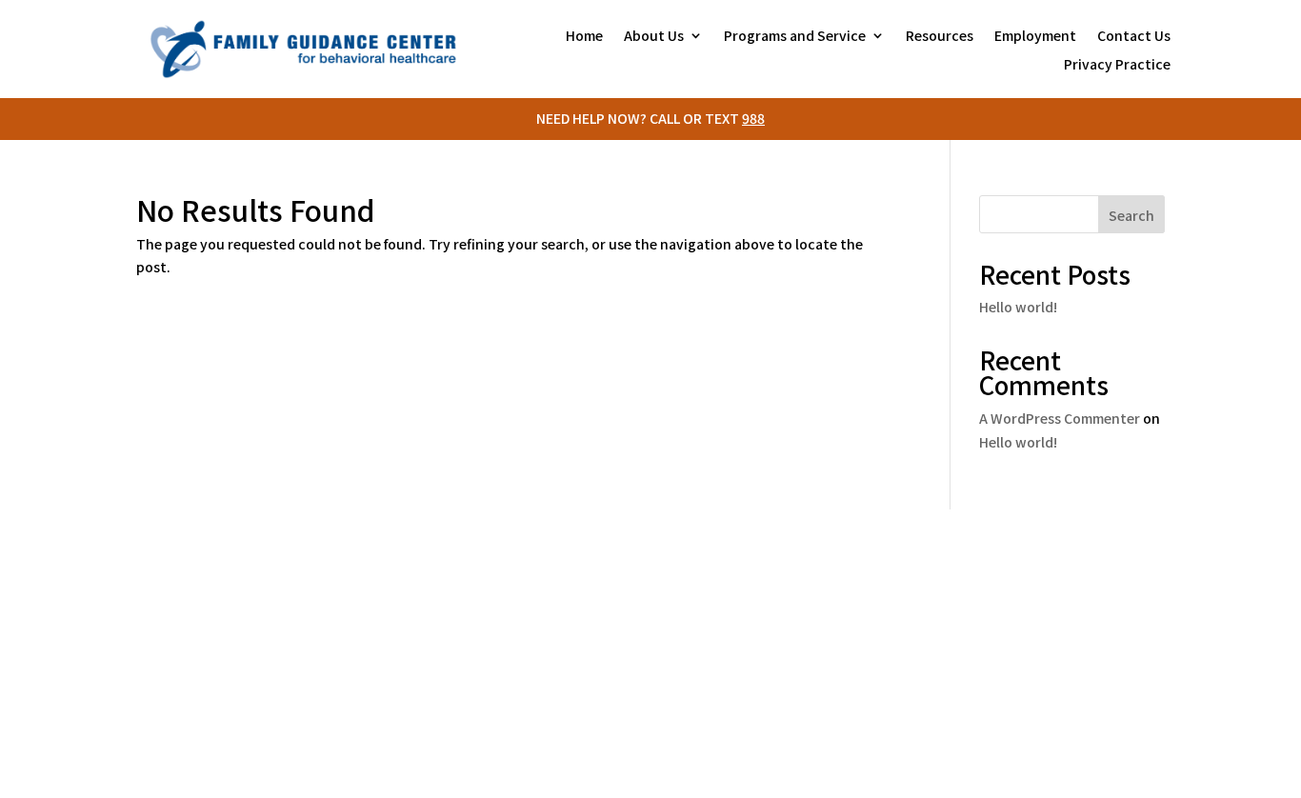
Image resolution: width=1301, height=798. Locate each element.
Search (1131, 215)
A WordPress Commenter (1059, 418)
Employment (1035, 37)
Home (584, 37)
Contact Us (1134, 37)
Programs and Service (795, 37)
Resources (939, 37)
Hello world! (1018, 306)
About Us (654, 37)
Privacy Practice (1117, 65)
